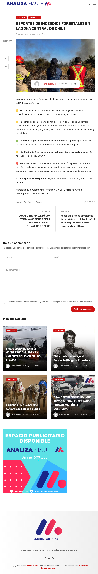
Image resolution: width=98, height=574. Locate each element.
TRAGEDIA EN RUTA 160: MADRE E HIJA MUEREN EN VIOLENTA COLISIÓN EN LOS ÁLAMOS (23, 354)
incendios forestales (24, 202)
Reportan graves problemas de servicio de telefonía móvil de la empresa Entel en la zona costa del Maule (77, 220)
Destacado (34, 17)
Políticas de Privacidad (65, 550)
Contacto (25, 550)
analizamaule (50, 84)
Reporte (39, 202)
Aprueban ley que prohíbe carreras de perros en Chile (23, 406)
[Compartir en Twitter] (6, 67)
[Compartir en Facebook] (6, 59)
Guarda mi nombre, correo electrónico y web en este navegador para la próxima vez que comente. (49, 302)
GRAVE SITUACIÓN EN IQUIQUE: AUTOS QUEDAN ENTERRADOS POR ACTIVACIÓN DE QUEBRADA (72, 403)
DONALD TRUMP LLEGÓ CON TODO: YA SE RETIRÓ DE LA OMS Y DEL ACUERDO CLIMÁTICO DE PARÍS (34, 220)
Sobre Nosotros (41, 550)
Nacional (21, 17)
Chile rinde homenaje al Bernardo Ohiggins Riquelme (71, 358)
